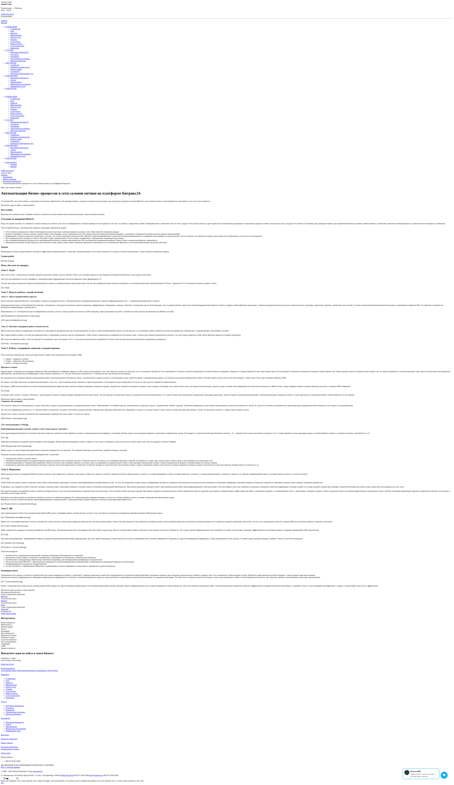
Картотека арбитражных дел (21, 74)
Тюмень (4, 21)
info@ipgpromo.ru (8, 668)
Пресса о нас (15, 37)
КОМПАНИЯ (11, 27)
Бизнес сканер (16, 69)
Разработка (14, 57)
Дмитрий (4, 609)
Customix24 (15, 72)
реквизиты (37, 771)
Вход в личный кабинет (10, 767)
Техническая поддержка (20, 59)
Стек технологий (17, 46)
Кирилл (4, 601)
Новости (13, 33)
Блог (12, 31)
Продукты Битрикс (18, 61)
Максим (4, 596)
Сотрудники (15, 42)
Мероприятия (15, 35)
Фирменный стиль (17, 86)
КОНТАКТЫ (11, 89)
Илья (3, 605)
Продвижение (16, 82)
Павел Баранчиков (8, 614)
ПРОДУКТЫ (11, 63)
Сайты (13, 80)
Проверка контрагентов (20, 67)
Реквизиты (14, 48)
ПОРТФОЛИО (12, 76)
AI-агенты (14, 54)
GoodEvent (14, 65)
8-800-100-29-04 (7, 14)
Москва (4, 23)
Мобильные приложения (20, 84)
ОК (2, 783)
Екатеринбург (11, 162)
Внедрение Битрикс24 (19, 52)
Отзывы (13, 40)
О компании (15, 29)
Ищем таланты (16, 44)
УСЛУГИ (9, 50)
